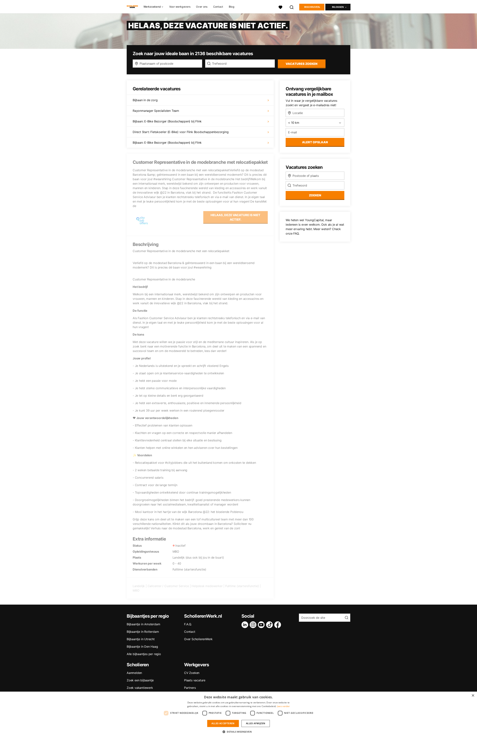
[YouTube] (262, 624)
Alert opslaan (315, 142)
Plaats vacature (194, 680)
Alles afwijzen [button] (255, 723)
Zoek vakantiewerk (140, 688)
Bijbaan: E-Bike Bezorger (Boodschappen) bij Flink (167, 121)
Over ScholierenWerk (198, 639)
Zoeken (315, 195)
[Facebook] (278, 624)
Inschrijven (312, 7)
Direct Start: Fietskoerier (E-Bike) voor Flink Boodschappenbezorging (180, 132)
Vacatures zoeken (302, 64)
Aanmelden (134, 673)
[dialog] (238, 715)
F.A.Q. (188, 624)
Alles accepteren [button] (222, 723)
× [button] (472, 695)
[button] (238, 732)
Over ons (201, 6)
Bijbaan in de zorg (145, 100)
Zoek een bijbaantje (140, 680)
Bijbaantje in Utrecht (141, 639)
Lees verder (283, 706)
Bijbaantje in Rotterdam (143, 631)
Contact (218, 6)
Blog (231, 6)
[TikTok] (270, 624)
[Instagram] (254, 624)
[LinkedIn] (245, 624)
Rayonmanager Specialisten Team (156, 111)
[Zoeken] (291, 6)
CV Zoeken (191, 673)
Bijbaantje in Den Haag (142, 646)
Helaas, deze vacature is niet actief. (235, 217)
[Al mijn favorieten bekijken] (280, 6)
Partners (190, 688)
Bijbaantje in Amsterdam (143, 624)
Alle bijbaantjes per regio (144, 654)
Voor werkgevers (180, 6)
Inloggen (338, 7)
